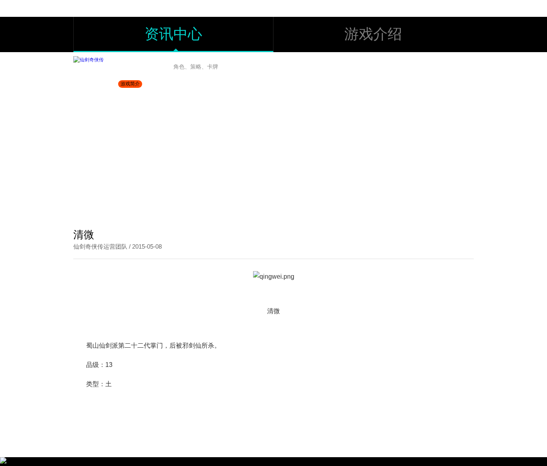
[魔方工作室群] (3, 462)
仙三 (128, 208)
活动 (364, 65)
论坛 (404, 65)
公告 (286, 65)
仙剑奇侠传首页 (94, 208)
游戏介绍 (373, 34)
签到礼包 (451, 65)
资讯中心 (173, 34)
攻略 (325, 65)
